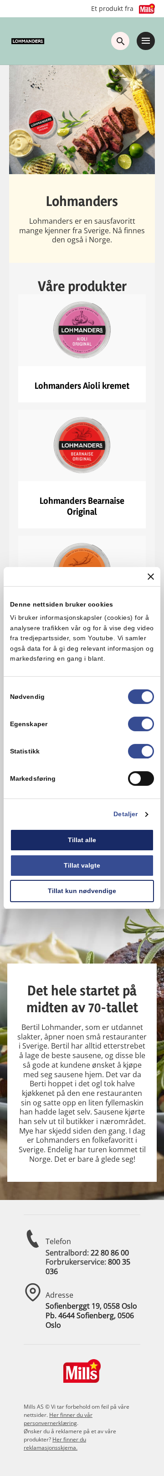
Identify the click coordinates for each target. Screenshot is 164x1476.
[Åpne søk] (120, 41)
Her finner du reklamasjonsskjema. (55, 1443)
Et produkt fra (112, 9)
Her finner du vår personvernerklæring (58, 1419)
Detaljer (125, 814)
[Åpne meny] (146, 41)
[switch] (141, 724)
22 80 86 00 (110, 1253)
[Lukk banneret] (151, 576)
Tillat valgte (82, 865)
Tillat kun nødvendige (82, 890)
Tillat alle (82, 840)
